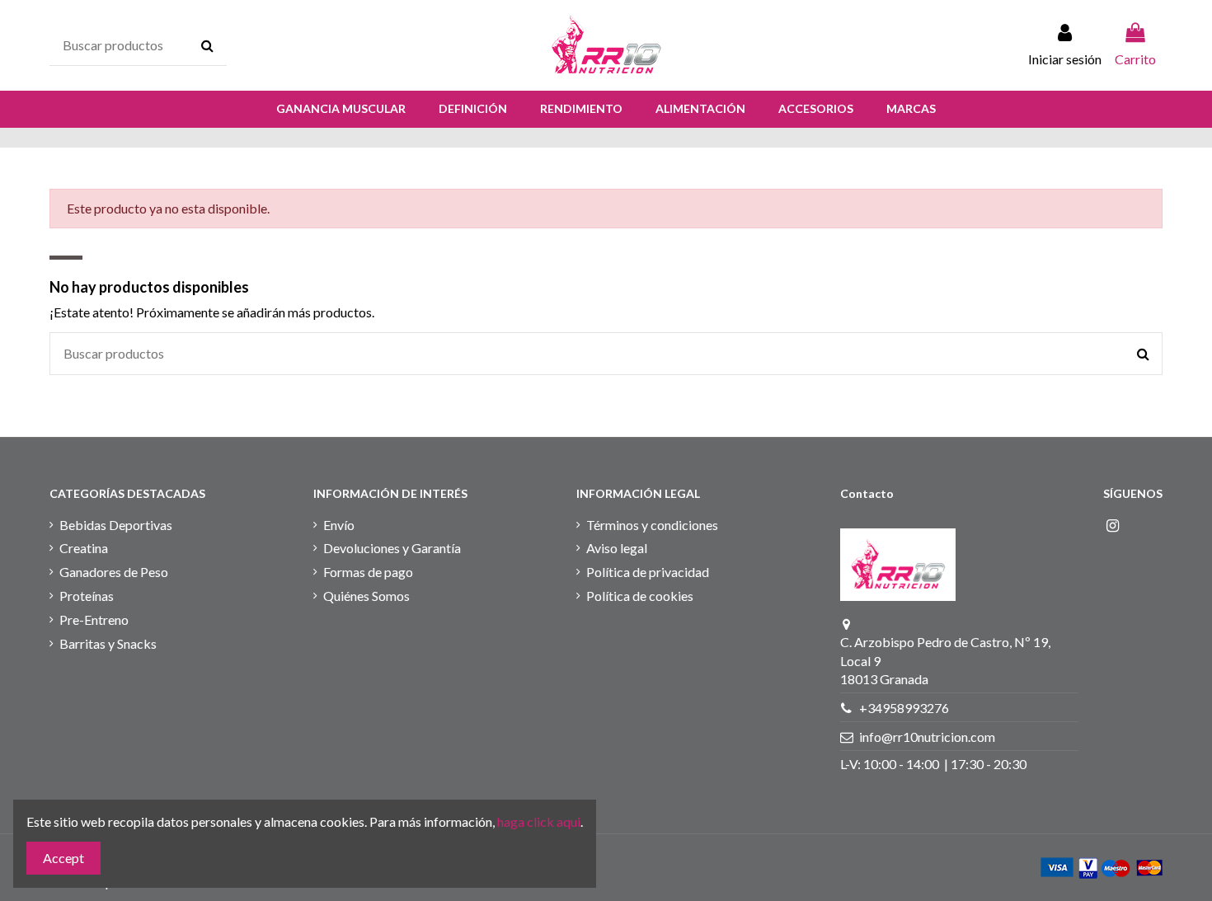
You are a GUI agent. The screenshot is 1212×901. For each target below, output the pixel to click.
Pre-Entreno (94, 619)
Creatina (83, 548)
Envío (339, 525)
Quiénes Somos (366, 595)
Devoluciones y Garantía (392, 548)
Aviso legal (616, 548)
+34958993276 (904, 708)
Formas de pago (368, 572)
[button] (341, 109)
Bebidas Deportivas (115, 525)
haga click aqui (538, 821)
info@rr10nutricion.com (927, 736)
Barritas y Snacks (108, 643)
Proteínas (86, 595)
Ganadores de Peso (113, 572)
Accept (63, 858)
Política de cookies (639, 595)
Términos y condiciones (652, 525)
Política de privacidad (647, 572)
